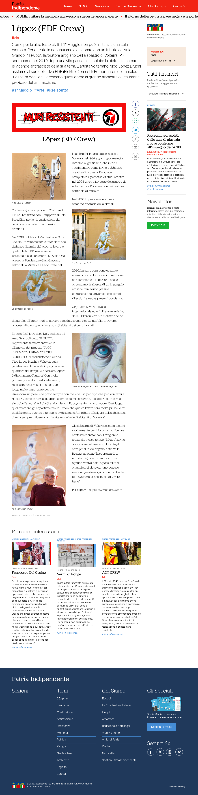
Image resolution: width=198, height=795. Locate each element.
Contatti (107, 746)
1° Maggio (23, 90)
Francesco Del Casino (29, 572)
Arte (40, 90)
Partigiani (62, 746)
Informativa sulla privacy (38, 787)
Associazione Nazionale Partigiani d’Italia (53, 784)
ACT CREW (111, 572)
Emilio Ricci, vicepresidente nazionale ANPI (161, 153)
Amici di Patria (110, 739)
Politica (61, 739)
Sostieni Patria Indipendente (119, 760)
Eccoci (106, 698)
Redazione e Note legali (116, 726)
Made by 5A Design (177, 787)
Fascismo (63, 705)
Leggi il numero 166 (161, 61)
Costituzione (65, 712)
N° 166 (83, 6)
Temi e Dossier (127, 6)
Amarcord (108, 719)
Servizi (151, 105)
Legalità (62, 767)
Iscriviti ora (158, 225)
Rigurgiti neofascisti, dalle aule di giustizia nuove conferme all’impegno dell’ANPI (164, 141)
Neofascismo (156, 189)
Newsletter (108, 753)
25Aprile (62, 698)
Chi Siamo (155, 6)
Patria (26, 6)
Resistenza (58, 90)
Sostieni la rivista (161, 727)
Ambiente (63, 760)
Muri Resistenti (65, 539)
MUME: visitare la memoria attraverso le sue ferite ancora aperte (59, 16)
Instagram (169, 752)
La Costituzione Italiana (116, 705)
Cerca (177, 6)
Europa (61, 774)
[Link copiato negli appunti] (135, 139)
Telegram (179, 752)
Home (67, 6)
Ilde (15, 37)
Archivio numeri (111, 732)
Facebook (150, 752)
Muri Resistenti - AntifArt (26, 539)
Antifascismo (163, 186)
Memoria (62, 732)
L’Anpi (106, 712)
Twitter (160, 752)
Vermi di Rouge (69, 574)
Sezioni (100, 6)
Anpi (151, 186)
